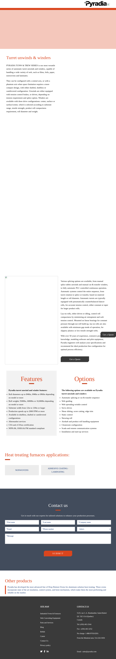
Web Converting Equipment (50, 618)
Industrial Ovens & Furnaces (50, 614)
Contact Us (44, 641)
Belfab (42, 632)
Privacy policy (45, 645)
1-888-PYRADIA (87, 633)
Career (42, 636)
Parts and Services (46, 623)
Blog (42, 627)
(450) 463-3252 (84, 629)
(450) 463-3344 (84, 624)
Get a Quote (108, 334)
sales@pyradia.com (86, 652)
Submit (58, 553)
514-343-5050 (91, 638)
